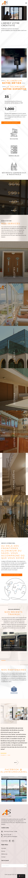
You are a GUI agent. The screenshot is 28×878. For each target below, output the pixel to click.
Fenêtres (14, 313)
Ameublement (14, 436)
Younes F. (4, 755)
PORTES (14, 272)
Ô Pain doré (14, 639)
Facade (14, 357)
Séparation (14, 522)
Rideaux (14, 398)
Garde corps (14, 479)
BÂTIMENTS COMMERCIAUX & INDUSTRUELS (14, 173)
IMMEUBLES (14, 156)
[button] (24, 24)
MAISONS (14, 139)
